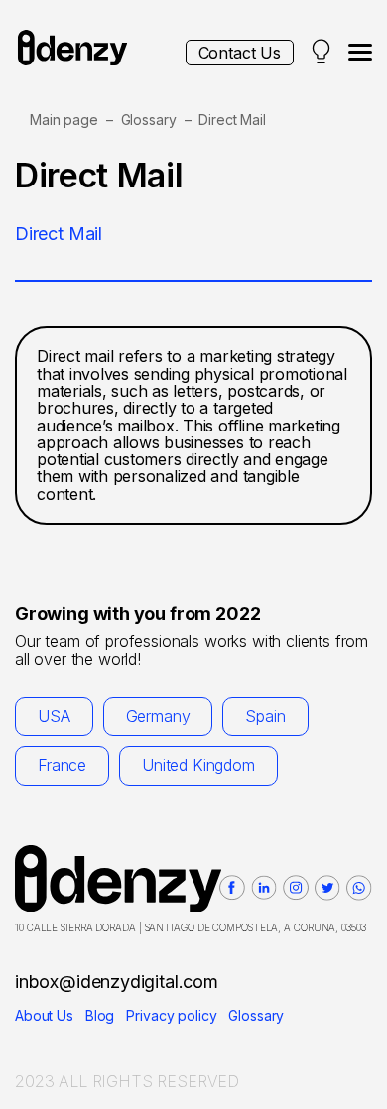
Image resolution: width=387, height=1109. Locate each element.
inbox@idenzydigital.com (116, 981)
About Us (44, 1015)
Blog (99, 1015)
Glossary (149, 119)
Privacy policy (171, 1015)
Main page (64, 119)
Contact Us (239, 52)
